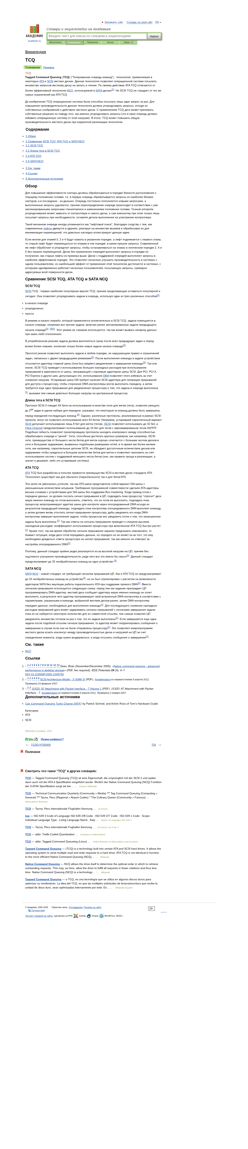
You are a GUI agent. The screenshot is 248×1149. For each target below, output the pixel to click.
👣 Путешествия (36, 910)
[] (113, 89)
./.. (47, 674)
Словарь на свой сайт (139, 22)
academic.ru (34, 41)
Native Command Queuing (42, 864)
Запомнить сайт (114, 22)
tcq (27, 815)
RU (157, 22)
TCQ (28, 778)
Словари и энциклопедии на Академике (78, 29)
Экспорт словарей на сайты (39, 916)
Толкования (73, 42)
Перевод (48, 67)
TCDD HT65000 (41, 744)
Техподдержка (76, 907)
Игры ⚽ (128, 42)
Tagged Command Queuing (43, 848)
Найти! (154, 36)
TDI (154, 744)
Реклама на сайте (92, 907)
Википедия (55, 42)
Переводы (92, 42)
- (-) (62, 679)
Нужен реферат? (52, 739)
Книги (110, 42)
